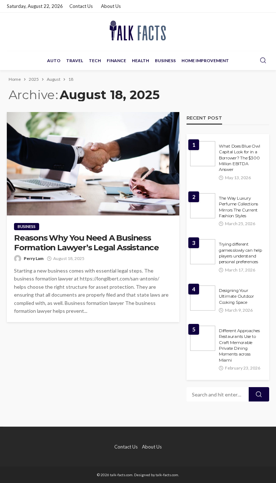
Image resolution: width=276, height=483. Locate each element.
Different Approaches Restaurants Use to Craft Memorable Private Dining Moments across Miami (239, 345)
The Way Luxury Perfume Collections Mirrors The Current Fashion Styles (238, 207)
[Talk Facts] (138, 32)
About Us (111, 6)
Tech (95, 60)
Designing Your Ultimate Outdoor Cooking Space (236, 296)
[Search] (263, 60)
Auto (53, 60)
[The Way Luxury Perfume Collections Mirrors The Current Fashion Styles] (202, 205)
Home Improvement (205, 60)
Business (165, 60)
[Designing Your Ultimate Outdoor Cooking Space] (202, 298)
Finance (116, 60)
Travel (74, 60)
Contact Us (81, 6)
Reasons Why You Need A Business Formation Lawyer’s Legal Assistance (86, 242)
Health (140, 60)
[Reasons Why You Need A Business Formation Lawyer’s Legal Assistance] (93, 163)
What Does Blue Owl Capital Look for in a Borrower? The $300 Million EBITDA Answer (239, 158)
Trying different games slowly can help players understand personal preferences (240, 253)
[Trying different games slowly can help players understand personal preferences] (202, 251)
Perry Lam (33, 258)
